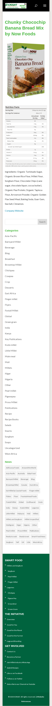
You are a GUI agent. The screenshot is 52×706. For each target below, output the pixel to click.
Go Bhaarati (31, 502)
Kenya (8, 333)
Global (8, 316)
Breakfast (10, 259)
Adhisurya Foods (12, 468)
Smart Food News (38, 536)
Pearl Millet (12, 577)
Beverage (9, 247)
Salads (8, 425)
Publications (11, 407)
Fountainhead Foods (29, 496)
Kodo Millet (24, 508)
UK (23, 542)
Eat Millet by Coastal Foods (16, 491)
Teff (17, 542)
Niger (8, 373)
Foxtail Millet (11, 310)
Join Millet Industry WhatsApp (18, 662)
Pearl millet (10, 390)
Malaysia (20, 513)
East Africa (10, 293)
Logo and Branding (14, 641)
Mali (7, 362)
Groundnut (11, 604)
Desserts (9, 287)
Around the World (29, 468)
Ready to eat (24, 536)
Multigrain (10, 525)
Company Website (14, 210)
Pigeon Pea (11, 598)
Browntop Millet (13, 264)
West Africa (11, 453)
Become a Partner (14, 657)
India (7, 327)
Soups (8, 442)
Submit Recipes (13, 668)
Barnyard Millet (13, 241)
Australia (21, 473)
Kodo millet (10, 344)
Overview (11, 619)
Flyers (8, 304)
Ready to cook (11, 536)
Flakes (8, 496)
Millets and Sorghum (14, 519)
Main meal (10, 356)
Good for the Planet (14, 630)
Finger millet (11, 299)
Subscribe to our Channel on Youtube (21, 684)
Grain (40, 502)
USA (28, 542)
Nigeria (8, 379)
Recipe (8, 413)
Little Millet (11, 350)
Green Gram (12, 609)
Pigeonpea (10, 396)
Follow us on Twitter (14, 679)
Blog (7, 253)
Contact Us (11, 651)
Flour (16, 496)
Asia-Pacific (11, 236)
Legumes (35, 508)
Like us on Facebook (14, 673)
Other (8, 385)
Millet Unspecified (32, 519)
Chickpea (9, 270)
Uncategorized (12, 448)
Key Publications (13, 339)
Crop (7, 281)
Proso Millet (11, 402)
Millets (8, 367)
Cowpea (9, 276)
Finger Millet (12, 582)
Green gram (11, 322)
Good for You (12, 625)
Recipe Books (12, 419)
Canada (24, 485)
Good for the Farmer (15, 636)
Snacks (8, 430)
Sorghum (9, 436)
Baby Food (31, 473)
